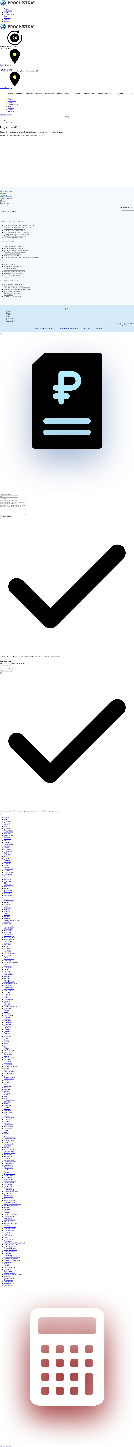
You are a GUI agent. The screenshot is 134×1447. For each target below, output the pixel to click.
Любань (6, 969)
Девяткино (7, 1193)
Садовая (6, 1266)
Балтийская (8, 1177)
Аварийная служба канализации (15, 236)
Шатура (6, 1116)
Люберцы (7, 971)
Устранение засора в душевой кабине (16, 250)
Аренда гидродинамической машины (16, 232)
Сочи (5, 1075)
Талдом (6, 1087)
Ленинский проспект (11, 1211)
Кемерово (7, 904)
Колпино (7, 916)
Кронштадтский (9, 1153)
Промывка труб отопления (13, 296)
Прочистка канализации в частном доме (17, 227)
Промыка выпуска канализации (14, 229)
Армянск (7, 825)
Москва (6, 978)
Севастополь (8, 1054)
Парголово (7, 1008)
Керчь (6, 906)
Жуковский (7, 886)
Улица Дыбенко (9, 1278)
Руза (5, 1045)
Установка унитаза (10, 268)
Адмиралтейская (9, 1174)
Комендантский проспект (12, 1204)
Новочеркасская (9, 1228)
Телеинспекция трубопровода (14, 284)
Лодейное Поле (9, 959)
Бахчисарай (8, 830)
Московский (8, 1156)
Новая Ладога (8, 987)
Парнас (6, 1237)
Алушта (6, 817)
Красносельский (9, 1151)
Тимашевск (8, 1089)
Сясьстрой (7, 1086)
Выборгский (8, 1142)
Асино (6, 826)
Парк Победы (8, 1235)
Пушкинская (8, 1262)
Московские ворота (10, 1223)
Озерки (6, 1234)
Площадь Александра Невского (14, 1243)
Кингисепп (7, 908)
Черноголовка (8, 1112)
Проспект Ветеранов (11, 1258)
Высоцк (6, 856)
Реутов (6, 1040)
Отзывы (6, 19)
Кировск (7, 911)
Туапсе (6, 1098)
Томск (6, 1095)
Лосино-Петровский (11, 962)
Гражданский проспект (11, 1191)
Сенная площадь (9, 1267)
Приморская (8, 1253)
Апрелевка (7, 821)
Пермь (6, 1012)
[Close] (1, 333)
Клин (6, 913)
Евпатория (7, 879)
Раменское (7, 1036)
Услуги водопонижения (12, 291)
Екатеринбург (8, 885)
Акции (6, 9)
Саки (5, 1047)
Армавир (7, 823)
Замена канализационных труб (14, 271)
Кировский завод (9, 1202)
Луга (5, 964)
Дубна (6, 878)
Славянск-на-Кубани (11, 1066)
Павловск (7, 1003)
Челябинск (7, 1110)
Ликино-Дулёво (9, 953)
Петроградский (9, 1160)
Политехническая (10, 1251)
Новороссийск (9, 989)
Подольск (7, 1019)
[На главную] (17, 5)
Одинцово (7, 994)
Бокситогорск (8, 835)
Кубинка (7, 948)
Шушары (7, 1119)
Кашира (6, 902)
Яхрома (6, 1133)
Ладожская (7, 1209)
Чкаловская (8, 1285)
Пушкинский (8, 1165)
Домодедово (8, 874)
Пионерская (8, 1241)
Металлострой (9, 975)
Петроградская (9, 1239)
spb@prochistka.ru (128, 210)
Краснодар (7, 930)
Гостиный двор (9, 1190)
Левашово (7, 952)
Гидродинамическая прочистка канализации (19, 225)
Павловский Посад (10, 1006)
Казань (6, 899)
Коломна (7, 915)
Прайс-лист (86, 328)
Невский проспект (10, 1227)
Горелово (7, 863)
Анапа (6, 819)
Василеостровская (10, 1181)
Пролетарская (8, 1255)
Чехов (6, 1114)
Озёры (6, 996)
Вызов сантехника (10, 264)
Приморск (7, 1024)
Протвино (7, 1028)
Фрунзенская (8, 1280)
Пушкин (7, 1029)
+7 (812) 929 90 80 (6, 71)
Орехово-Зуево (9, 999)
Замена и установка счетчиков (14, 273)
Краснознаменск (9, 937)
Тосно (6, 1096)
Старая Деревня (9, 1273)
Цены (6, 12)
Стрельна (7, 1080)
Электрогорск (8, 1125)
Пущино (7, 1033)
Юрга (6, 1130)
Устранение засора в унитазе (13, 245)
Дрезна (6, 876)
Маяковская (8, 1218)
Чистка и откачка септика (12, 254)
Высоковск (7, 855)
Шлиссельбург (9, 1117)
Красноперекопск (10, 939)
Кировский (7, 1146)
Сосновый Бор (9, 1073)
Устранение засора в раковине (14, 247)
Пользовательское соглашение (68, 328)
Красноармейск (9, 927)
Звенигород (8, 890)
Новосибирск (8, 990)
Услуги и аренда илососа (12, 255)
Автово (6, 1172)
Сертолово (7, 1061)
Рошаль (6, 1041)
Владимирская (9, 1182)
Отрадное (7, 1001)
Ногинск (7, 992)
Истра (6, 897)
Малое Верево (8, 973)
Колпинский (8, 1147)
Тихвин (6, 1091)
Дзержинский (8, 869)
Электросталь (8, 1126)
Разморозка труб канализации (14, 237)
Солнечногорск (9, 1072)
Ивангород (7, 893)
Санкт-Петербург (6, 65)
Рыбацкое (7, 1264)
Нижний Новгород (10, 983)
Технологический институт (13, 1274)
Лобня (6, 957)
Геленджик (7, 860)
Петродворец (8, 1015)
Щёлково (7, 1123)
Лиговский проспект (11, 1214)
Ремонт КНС (8, 295)
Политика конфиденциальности (43, 328)
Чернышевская (9, 1283)
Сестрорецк (8, 1063)
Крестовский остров (11, 1205)
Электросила (8, 1287)
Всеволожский (9, 1140)
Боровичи (7, 837)
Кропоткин (7, 944)
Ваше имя (3, 667)
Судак (6, 1084)
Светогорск (8, 1052)
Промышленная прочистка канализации (17, 234)
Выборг (6, 853)
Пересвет (7, 1010)
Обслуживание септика (12, 275)
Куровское (7, 950)
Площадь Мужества (10, 1248)
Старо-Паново (9, 1079)
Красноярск (8, 941)
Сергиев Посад (9, 1057)
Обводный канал (9, 1230)
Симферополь (8, 1064)
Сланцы (6, 1068)
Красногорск (8, 929)
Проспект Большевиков (12, 1257)
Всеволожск (8, 851)
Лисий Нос (7, 955)
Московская (8, 1221)
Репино (6, 1038)
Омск (6, 998)
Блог (5, 16)
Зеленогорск (8, 892)
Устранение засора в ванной (13, 248)
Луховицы (7, 966)
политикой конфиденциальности (49, 656)
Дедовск (7, 865)
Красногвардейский (10, 1149)
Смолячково (8, 1070)
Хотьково (7, 1109)
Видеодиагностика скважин (13, 286)
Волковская (8, 1184)
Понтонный (8, 1022)
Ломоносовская (9, 1216)
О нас (8, 311)
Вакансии (7, 18)
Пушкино (7, 1031)
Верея (6, 840)
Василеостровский (10, 1138)
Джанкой (7, 867)
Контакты (7, 21)
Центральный (8, 1169)
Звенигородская (9, 1200)
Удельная (7, 1276)
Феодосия (7, 1102)
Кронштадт (7, 943)
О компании (8, 11)
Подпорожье (8, 1020)
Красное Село (8, 934)
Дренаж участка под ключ (12, 293)
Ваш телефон (4, 669)
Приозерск (7, 1026)
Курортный (8, 1154)
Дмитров (7, 870)
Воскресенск (8, 849)
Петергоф (7, 1013)
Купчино (7, 1207)
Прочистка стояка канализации (14, 230)
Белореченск (8, 833)
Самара (6, 1049)
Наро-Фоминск (9, 982)
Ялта (5, 1132)
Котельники (8, 923)
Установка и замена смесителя (14, 266)
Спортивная (8, 1271)
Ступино (7, 1082)
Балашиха (7, 828)
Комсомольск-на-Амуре (12, 920)
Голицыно (7, 862)
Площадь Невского (10, 1250)
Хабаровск (7, 1105)
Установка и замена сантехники (14, 270)
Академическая (9, 1175)
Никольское (8, 985)
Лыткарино (8, 967)
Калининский (8, 1144)
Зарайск (6, 888)
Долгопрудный (9, 872)
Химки (6, 1107)
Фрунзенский (8, 1167)
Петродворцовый (10, 1161)
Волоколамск (8, 844)
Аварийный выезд (6, 69)
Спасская (7, 1269)
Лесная (6, 1213)
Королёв (7, 922)
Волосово (7, 846)
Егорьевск (7, 881)
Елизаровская (8, 1197)
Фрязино (7, 1103)
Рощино (6, 1043)
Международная (9, 1220)
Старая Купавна (9, 1077)
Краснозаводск (9, 936)
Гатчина (6, 858)
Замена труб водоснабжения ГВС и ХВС (17, 289)
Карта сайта (98, 328)
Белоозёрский (8, 832)
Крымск (6, 946)
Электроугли (8, 1128)
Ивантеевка (8, 895)
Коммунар (7, 918)
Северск (6, 1056)
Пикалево (7, 1017)
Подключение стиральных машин (15, 277)
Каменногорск (9, 901)
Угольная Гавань (9, 1100)
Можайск (7, 976)
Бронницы (7, 839)
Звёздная (7, 1198)
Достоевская (8, 1195)
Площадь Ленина (9, 1246)
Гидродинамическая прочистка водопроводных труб (21, 257)
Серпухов (7, 1059)
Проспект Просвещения (12, 1260)
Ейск (5, 883)
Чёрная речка (8, 1281)
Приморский (8, 1163)
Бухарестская (8, 1179)
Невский (7, 1158)
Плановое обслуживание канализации (17, 288)
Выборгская (8, 1186)
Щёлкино (7, 1121)
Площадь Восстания (10, 1244)
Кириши (7, 909)
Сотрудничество (9, 14)
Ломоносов (7, 960)
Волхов (6, 847)
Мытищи (7, 980)
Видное (6, 842)
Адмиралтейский (9, 1137)
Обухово (7, 1232)
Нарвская (7, 1225)
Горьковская (8, 1188)
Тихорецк (7, 1093)
